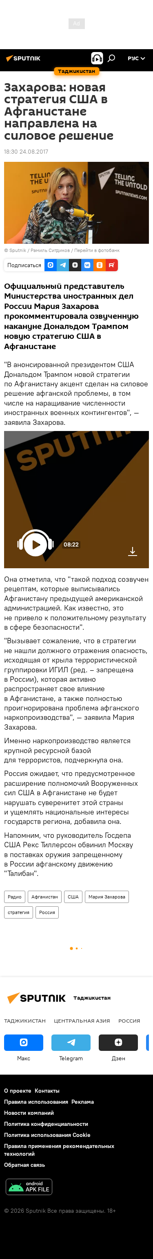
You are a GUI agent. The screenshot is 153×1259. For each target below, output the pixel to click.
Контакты (47, 1090)
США (73, 897)
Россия (47, 912)
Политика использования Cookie (47, 1135)
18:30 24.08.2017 (26, 151)
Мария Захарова (107, 897)
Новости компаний (29, 1112)
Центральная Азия (82, 1020)
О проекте (17, 1090)
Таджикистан (25, 1020)
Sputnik (18, 250)
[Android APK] (29, 1188)
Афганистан (44, 897)
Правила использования (36, 1101)
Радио (15, 897)
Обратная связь (24, 1164)
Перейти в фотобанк (97, 250)
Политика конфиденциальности (46, 1123)
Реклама (82, 1101)
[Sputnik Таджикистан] (24, 61)
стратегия (18, 912)
